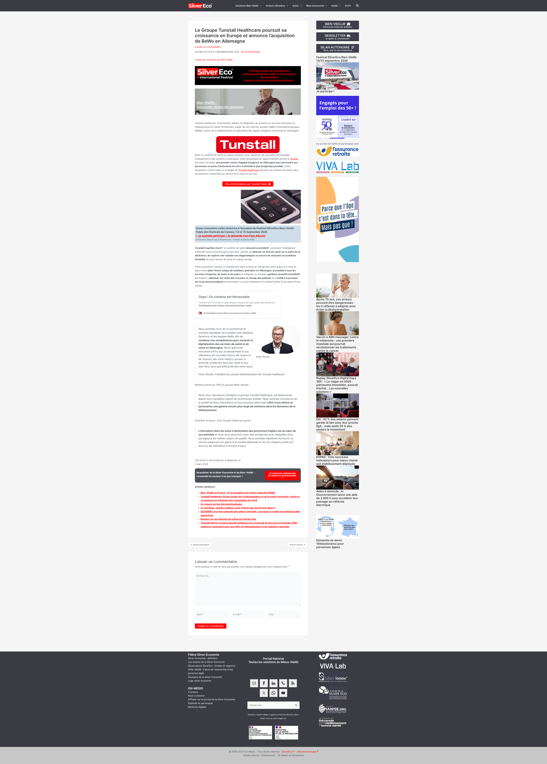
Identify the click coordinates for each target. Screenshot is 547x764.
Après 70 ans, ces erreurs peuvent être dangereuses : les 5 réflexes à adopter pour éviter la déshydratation (336, 304)
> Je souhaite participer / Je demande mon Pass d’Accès (230, 235)
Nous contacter (196, 695)
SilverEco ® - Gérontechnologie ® (300, 751)
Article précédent (199, 544)
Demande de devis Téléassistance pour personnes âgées (330, 544)
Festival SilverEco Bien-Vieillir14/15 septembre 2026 (336, 59)
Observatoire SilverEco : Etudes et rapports (211, 665)
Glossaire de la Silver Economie (205, 677)
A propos (193, 692)
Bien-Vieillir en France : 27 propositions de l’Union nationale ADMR (238, 492)
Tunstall (294, 158)
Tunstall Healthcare (248, 170)
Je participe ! (325, 91)
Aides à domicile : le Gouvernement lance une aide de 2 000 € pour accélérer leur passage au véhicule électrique (337, 498)
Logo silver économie (199, 680)
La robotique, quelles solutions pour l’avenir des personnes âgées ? (238, 507)
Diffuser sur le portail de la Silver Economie (211, 699)
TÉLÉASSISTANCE (250, 51)
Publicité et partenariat (200, 703)
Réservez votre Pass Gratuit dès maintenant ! (269, 80)
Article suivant (297, 544)
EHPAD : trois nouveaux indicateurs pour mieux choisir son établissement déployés (337, 460)
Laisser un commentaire (208, 46)
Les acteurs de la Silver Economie (206, 661)
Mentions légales (197, 706)
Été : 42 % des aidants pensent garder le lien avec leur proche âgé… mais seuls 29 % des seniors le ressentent (337, 424)
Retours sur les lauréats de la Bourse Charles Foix (228, 519)
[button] (260, 5)
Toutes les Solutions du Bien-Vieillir (214, 59)
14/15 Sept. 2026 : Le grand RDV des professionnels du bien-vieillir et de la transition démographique (269, 74)
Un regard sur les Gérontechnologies (221, 504)
